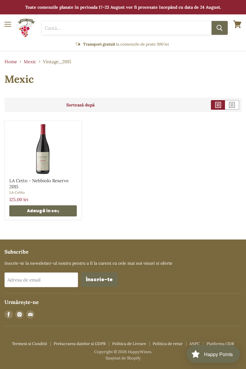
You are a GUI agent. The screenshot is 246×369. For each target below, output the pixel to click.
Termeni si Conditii (29, 343)
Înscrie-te (99, 279)
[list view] (232, 105)
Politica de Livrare (129, 343)
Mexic (30, 61)
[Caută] (220, 28)
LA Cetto (17, 192)
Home (10, 61)
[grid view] (218, 105)
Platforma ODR (220, 343)
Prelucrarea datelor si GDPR (80, 343)
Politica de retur (168, 343)
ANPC (194, 343)
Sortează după (80, 105)
